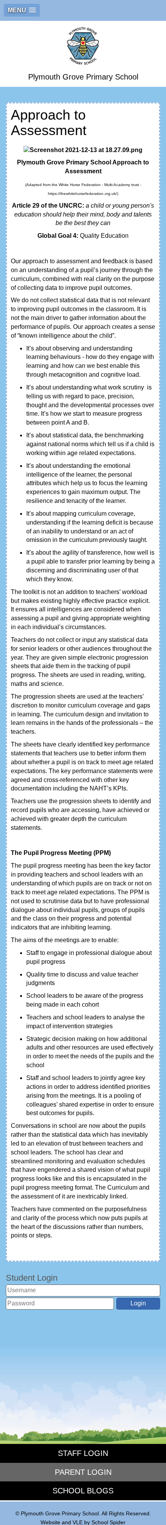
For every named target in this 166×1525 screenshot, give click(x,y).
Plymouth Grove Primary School (83, 77)
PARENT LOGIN (83, 1472)
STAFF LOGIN (83, 1453)
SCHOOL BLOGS (83, 1490)
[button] (22, 10)
